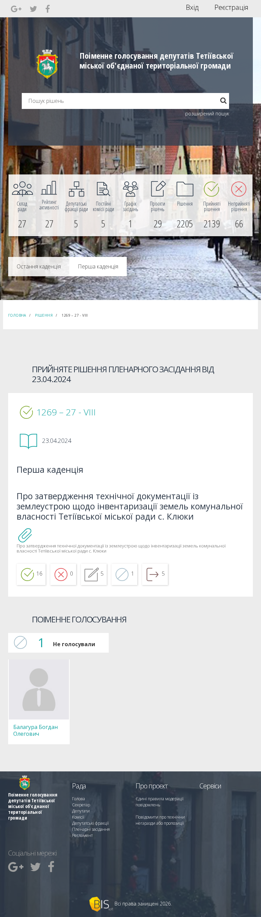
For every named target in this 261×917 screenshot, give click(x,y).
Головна (17, 315)
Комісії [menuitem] (78, 817)
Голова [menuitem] (78, 799)
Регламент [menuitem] (82, 835)
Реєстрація (231, 7)
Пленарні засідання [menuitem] (91, 829)
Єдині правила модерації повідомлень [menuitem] (160, 802)
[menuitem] (22, 205)
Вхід (192, 7)
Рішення (44, 315)
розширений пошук (207, 113)
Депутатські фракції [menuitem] (90, 823)
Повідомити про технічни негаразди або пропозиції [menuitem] (160, 820)
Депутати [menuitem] (81, 811)
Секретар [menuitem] (81, 805)
